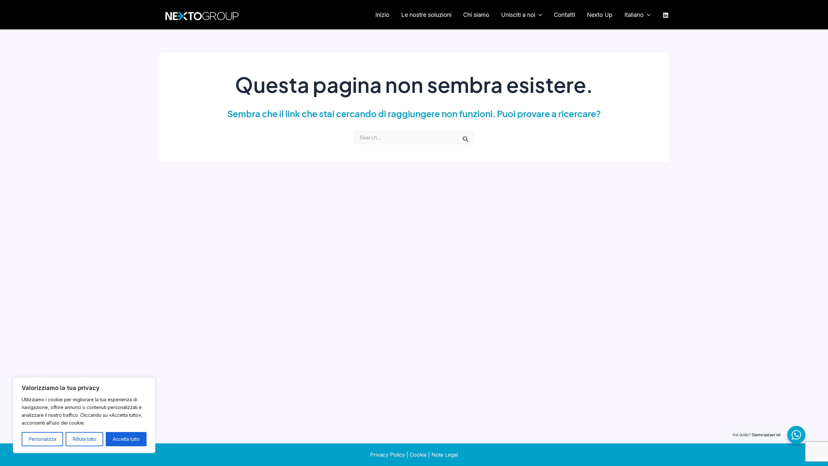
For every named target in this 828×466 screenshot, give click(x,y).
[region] (84, 415)
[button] (538, 15)
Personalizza (42, 439)
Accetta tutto (126, 439)
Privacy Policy (387, 454)
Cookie (418, 454)
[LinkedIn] (666, 15)
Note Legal (444, 454)
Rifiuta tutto (84, 439)
